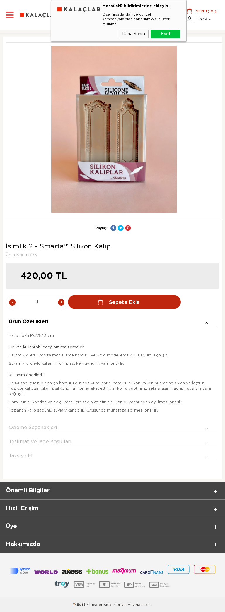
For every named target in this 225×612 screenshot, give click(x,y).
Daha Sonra (133, 33)
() (206, 11)
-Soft (79, 605)
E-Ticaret (94, 605)
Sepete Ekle (124, 302)
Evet (166, 33)
